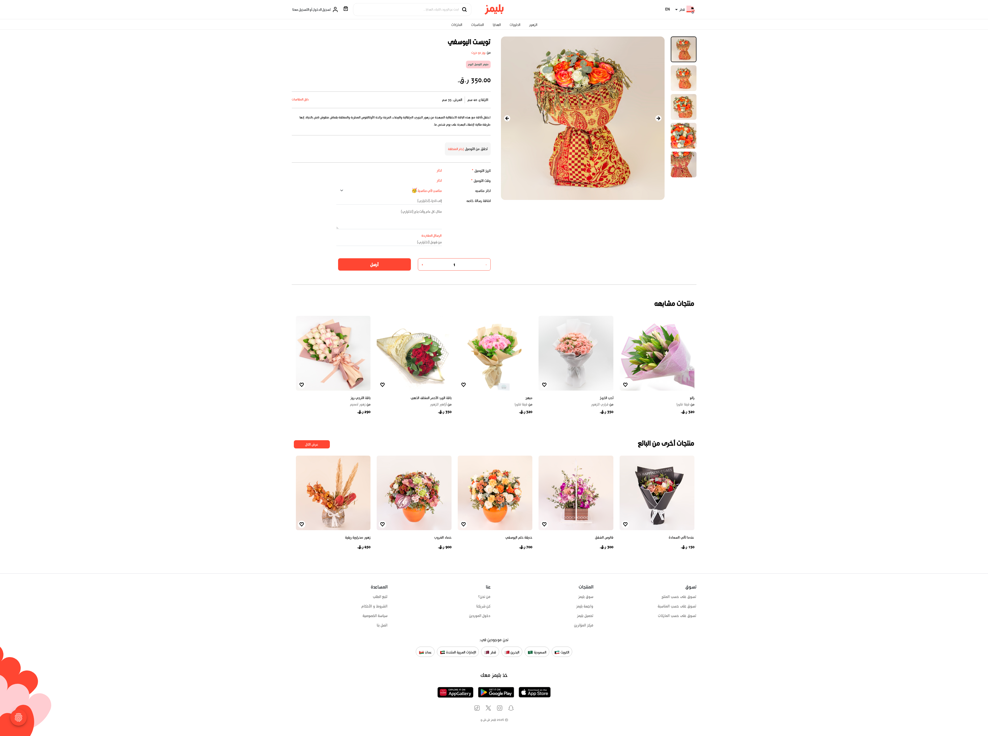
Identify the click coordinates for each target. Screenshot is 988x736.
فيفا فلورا (685, 404)
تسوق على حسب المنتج (678, 596)
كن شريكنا (483, 606)
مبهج (528, 397)
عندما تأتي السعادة (681, 537)
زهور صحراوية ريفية (357, 537)
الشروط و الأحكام (374, 606)
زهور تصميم (360, 404)
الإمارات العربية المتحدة (460, 652)
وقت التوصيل (481, 180)
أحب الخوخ (606, 397)
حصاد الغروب (443, 537)
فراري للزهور (602, 404)
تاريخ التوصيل (481, 170)
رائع (692, 397)
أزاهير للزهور (441, 404)
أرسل (374, 264)
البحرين (514, 652)
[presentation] (507, 118)
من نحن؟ (484, 596)
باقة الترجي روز (360, 397)
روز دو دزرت (478, 52)
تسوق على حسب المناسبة (677, 606)
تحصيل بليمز (585, 615)
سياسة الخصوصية (375, 615)
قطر (492, 652)
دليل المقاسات (300, 99)
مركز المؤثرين (584, 625)
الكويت (564, 652)
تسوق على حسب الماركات (677, 615)
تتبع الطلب (380, 596)
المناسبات (477, 24)
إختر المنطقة (456, 149)
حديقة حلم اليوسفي (518, 537)
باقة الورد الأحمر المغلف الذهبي (431, 397)
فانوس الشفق (604, 537)
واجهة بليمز (585, 606)
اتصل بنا (382, 625)
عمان (428, 652)
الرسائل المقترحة (431, 235)
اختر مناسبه (483, 190)
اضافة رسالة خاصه (478, 200)
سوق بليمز (586, 596)
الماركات (456, 24)
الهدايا (497, 24)
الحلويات (515, 24)
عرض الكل (311, 444)
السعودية (539, 652)
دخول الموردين (480, 615)
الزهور (533, 24)
